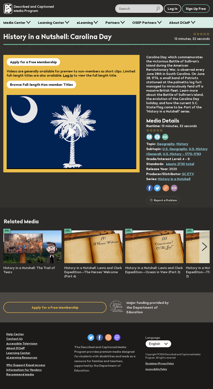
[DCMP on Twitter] (91, 337)
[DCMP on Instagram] (108, 337)
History (182, 144)
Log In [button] (172, 8)
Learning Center (51, 22)
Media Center (14, 22)
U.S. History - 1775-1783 (182, 154)
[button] (149, 188)
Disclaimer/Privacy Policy (159, 363)
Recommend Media (20, 374)
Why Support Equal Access (25, 365)
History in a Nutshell (174, 179)
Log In (68, 75)
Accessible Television (21, 343)
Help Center (15, 334)
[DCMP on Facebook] (99, 337)
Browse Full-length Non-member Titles (41, 84)
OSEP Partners (144, 22)
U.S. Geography (174, 149)
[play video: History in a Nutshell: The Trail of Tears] (32, 262)
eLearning (85, 22)
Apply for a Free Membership (33, 62)
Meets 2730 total (180, 164)
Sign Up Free (196, 8)
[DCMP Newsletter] (117, 337)
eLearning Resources (21, 357)
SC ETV (188, 174)
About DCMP (179, 22)
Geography (166, 144)
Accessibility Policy (156, 369)
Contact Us (14, 339)
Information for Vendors (24, 370)
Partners (112, 22)
